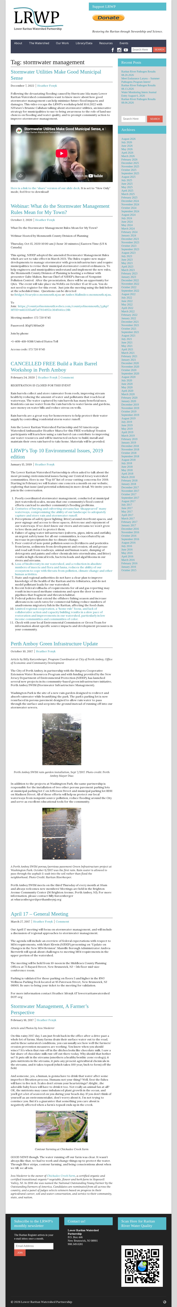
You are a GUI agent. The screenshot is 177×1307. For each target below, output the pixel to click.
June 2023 (127, 259)
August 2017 (128, 501)
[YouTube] (126, 48)
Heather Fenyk (47, 85)
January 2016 (128, 566)
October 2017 (128, 494)
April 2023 (127, 266)
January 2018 (128, 483)
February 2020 (129, 397)
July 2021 (126, 339)
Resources (106, 43)
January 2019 (128, 442)
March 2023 (128, 270)
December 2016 (130, 528)
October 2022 (128, 287)
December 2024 (130, 200)
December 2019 (130, 404)
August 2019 (128, 418)
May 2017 (127, 511)
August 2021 (128, 335)
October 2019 (128, 411)
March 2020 (128, 394)
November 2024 (130, 204)
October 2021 (128, 328)
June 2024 (127, 221)
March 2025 (128, 194)
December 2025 (130, 163)
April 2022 (127, 307)
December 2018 (130, 446)
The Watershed (39, 43)
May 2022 (127, 304)
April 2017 (127, 515)
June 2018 (127, 466)
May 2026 (127, 149)
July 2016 (126, 546)
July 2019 (126, 421)
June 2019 (127, 425)
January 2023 (128, 276)
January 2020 (128, 401)
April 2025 (127, 190)
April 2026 (127, 152)
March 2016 (128, 559)
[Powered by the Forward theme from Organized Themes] (164, 1302)
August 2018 (128, 459)
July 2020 (126, 380)
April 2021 (127, 349)
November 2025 (130, 166)
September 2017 (130, 497)
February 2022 (129, 314)
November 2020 (130, 366)
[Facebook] (113, 48)
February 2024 (129, 232)
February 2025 (129, 197)
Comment (67, 377)
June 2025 (127, 183)
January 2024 (128, 235)
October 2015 (128, 570)
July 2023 (126, 256)
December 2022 (130, 280)
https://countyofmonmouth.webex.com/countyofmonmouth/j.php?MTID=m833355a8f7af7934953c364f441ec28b (60, 307)
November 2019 (130, 408)
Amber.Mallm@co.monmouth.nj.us (88, 294)
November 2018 (130, 449)
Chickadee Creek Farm (61, 1175)
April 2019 (127, 432)
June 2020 (127, 383)
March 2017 (128, 518)
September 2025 (130, 173)
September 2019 (130, 414)
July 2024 (126, 218)
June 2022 (127, 301)
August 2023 (128, 252)
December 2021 (130, 321)
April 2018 (127, 473)
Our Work (62, 43)
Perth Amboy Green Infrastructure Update (54, 643)
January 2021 (128, 359)
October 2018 (128, 452)
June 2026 (127, 145)
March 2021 (128, 352)
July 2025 (126, 180)
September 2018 (130, 456)
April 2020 (127, 390)
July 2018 (126, 463)
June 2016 (127, 549)
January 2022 (128, 318)
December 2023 (130, 238)
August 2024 (128, 214)
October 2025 (128, 169)
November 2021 (130, 325)
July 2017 (126, 504)
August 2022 (128, 294)
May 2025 (127, 187)
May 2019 (127, 428)
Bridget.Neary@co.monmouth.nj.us (37, 294)
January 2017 (128, 525)
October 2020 (128, 370)
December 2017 (130, 487)
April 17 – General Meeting (39, 914)
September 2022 (130, 290)
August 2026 (128, 138)
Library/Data (84, 43)
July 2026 (126, 142)
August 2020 (128, 376)
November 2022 (130, 283)
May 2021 (127, 345)
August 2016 (128, 542)
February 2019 (129, 439)
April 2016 (127, 556)
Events (124, 43)
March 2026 (128, 156)
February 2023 (129, 273)
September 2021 (130, 332)
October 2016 (128, 535)
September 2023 (130, 249)
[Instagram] (119, 48)
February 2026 (129, 159)
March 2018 (128, 477)
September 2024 (130, 211)
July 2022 (126, 297)
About (18, 43)
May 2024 (127, 225)
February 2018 (129, 480)
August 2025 (128, 176)
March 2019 (128, 435)
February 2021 (129, 356)
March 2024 (128, 228)
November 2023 (130, 242)
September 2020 (130, 373)
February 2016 (129, 563)
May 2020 (127, 387)
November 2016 (130, 532)
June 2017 (127, 508)
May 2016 (127, 553)
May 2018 (127, 470)
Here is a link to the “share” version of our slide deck (45, 188)
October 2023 (128, 245)
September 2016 (130, 539)
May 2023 (127, 263)
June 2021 (127, 342)
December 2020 (130, 363)
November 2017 (130, 490)
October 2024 (128, 207)
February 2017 (129, 521)
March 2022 (128, 311)
